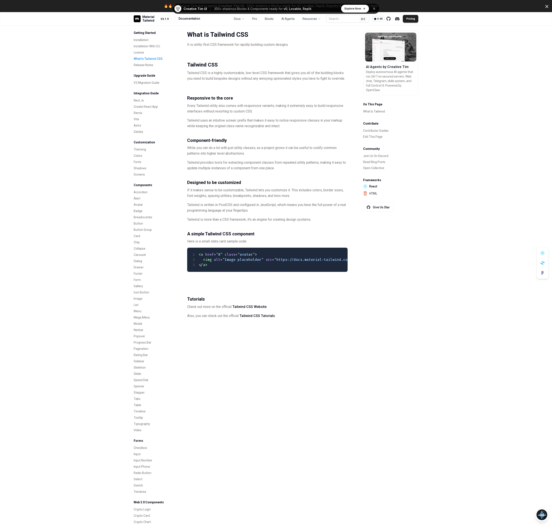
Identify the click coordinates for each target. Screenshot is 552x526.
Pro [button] (254, 19)
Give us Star (381, 207)
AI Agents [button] (288, 19)
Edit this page (373, 136)
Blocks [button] (269, 19)
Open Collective (373, 168)
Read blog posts (374, 162)
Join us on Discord (375, 156)
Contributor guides (376, 130)
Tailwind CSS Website (249, 307)
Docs (237, 19)
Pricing (410, 18)
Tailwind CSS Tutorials (257, 316)
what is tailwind (374, 111)
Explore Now (353, 8)
